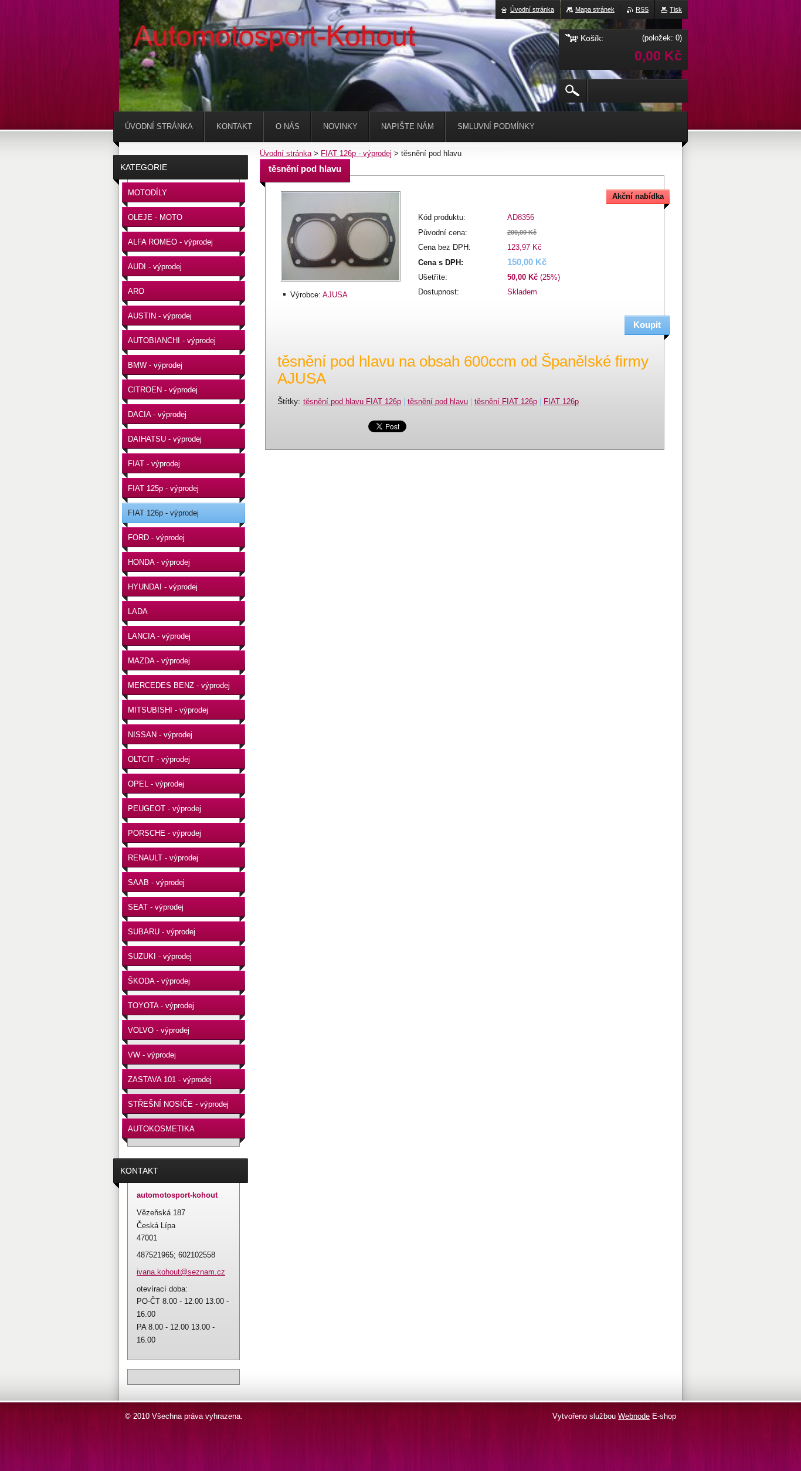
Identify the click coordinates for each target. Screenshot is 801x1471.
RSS (642, 9)
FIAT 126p (561, 401)
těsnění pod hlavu (438, 401)
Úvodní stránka (285, 153)
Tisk (676, 9)
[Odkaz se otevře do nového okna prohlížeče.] (340, 282)
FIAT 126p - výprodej (356, 153)
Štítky (287, 401)
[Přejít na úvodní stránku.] (148, 35)
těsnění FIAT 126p (505, 401)
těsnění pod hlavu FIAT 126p (352, 401)
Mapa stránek (595, 9)
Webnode (634, 1416)
